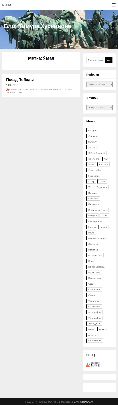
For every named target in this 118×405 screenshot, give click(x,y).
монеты (92, 335)
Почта (91, 261)
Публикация (94, 272)
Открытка (93, 244)
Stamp (91, 181)
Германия (93, 198)
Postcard (103, 164)
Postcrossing (94, 170)
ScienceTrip (94, 175)
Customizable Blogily (84, 401)
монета (103, 329)
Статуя (91, 295)
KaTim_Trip (93, 158)
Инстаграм (93, 204)
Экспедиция (94, 323)
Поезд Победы (20, 79)
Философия (94, 306)
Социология (94, 289)
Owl (106, 158)
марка (91, 329)
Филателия (94, 300)
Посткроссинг (95, 255)
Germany (92, 136)
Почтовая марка (96, 266)
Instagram (93, 147)
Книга (104, 215)
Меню (6, 4)
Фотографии (94, 312)
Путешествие (95, 278)
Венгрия (92, 193)
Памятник (93, 249)
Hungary (92, 141)
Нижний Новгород (97, 238)
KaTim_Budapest (96, 153)
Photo (91, 164)
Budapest (93, 130)
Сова (90, 283)
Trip (90, 187)
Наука (91, 232)
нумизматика (94, 340)
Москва (92, 227)
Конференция (95, 221)
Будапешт (102, 187)
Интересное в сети (97, 210)
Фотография (94, 318)
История (92, 215)
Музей (103, 227)
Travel (102, 181)
